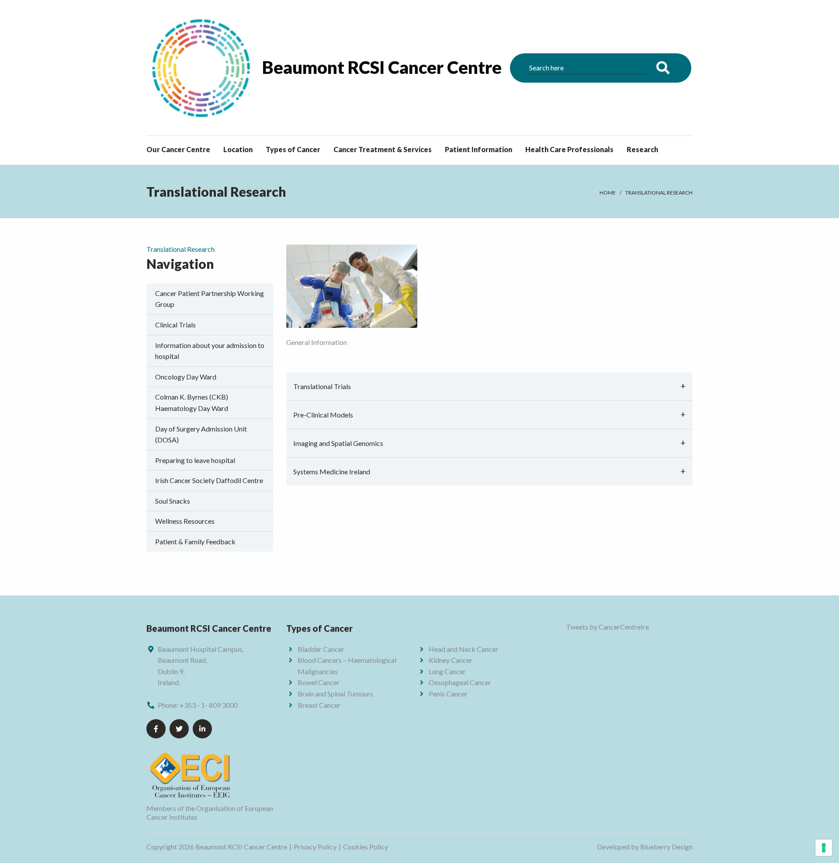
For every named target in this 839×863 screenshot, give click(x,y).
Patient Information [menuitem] (478, 149)
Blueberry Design (666, 846)
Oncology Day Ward (185, 376)
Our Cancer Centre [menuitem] (178, 149)
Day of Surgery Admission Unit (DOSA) (201, 434)
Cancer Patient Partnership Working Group (209, 299)
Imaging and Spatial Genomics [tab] (338, 443)
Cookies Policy (365, 846)
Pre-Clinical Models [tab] (323, 415)
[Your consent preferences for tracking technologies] (823, 847)
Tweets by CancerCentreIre (607, 627)
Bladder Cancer (321, 649)
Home (608, 192)
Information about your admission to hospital (209, 351)
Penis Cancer (448, 693)
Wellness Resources (185, 521)
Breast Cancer (319, 705)
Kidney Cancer (450, 660)
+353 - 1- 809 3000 (209, 705)
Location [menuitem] (238, 149)
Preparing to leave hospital (195, 460)
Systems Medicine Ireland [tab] (331, 471)
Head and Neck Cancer (463, 649)
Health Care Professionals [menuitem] (569, 149)
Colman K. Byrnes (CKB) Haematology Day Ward (191, 402)
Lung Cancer (447, 671)
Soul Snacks (172, 501)
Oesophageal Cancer (460, 682)
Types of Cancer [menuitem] (293, 149)
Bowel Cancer (319, 682)
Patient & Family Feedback (195, 541)
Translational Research (659, 192)
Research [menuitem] (642, 149)
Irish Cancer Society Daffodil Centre (209, 480)
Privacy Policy (315, 846)
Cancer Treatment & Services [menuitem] (382, 149)
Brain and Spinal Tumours (335, 693)
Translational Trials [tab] (322, 386)
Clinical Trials (175, 324)
